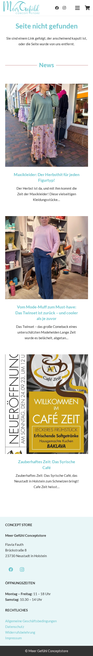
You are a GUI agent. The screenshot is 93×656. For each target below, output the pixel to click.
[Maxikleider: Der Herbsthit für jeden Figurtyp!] (46, 147)
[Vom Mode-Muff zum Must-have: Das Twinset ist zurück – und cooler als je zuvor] (46, 282)
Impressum (13, 638)
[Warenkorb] (87, 8)
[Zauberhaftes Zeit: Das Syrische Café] (46, 426)
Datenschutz (14, 627)
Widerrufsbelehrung (20, 632)
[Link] (21, 8)
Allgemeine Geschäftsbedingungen (31, 621)
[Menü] (77, 8)
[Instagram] (64, 8)
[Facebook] (56, 8)
